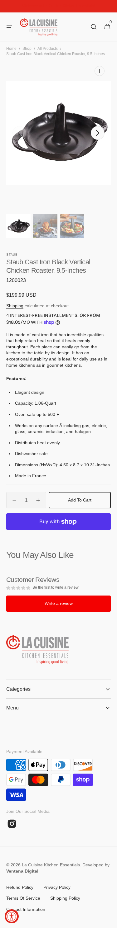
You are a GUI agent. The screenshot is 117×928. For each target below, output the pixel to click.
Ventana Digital (22, 871)
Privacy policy (57, 887)
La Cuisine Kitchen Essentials (51, 864)
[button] (9, 27)
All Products (47, 48)
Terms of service (23, 898)
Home (11, 48)
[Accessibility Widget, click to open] (12, 916)
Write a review (59, 603)
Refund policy (19, 887)
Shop (27, 48)
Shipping (14, 305)
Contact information (25, 909)
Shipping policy (65, 898)
